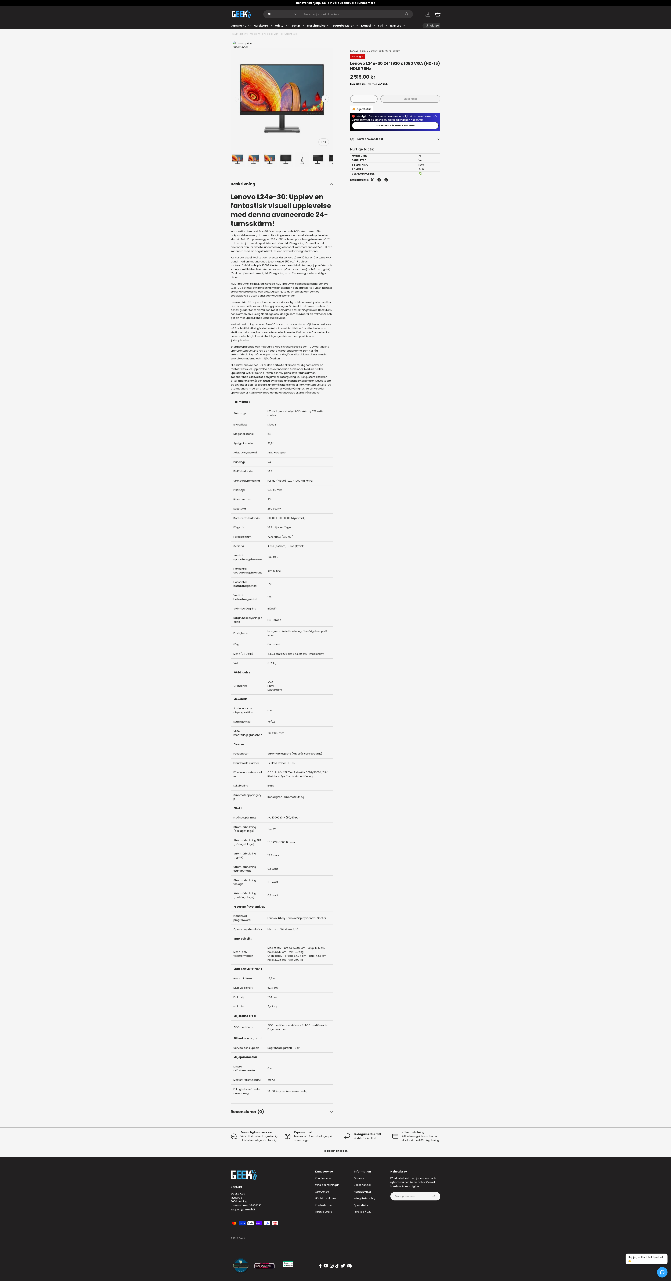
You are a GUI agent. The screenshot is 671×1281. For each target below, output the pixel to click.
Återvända (322, 1191)
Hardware (261, 26)
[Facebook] (320, 1266)
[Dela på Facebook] (379, 179)
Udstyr (280, 26)
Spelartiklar (361, 1205)
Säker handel (362, 1185)
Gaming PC (239, 26)
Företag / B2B (362, 1212)
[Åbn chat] (662, 1272)
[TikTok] (337, 1266)
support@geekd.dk (243, 1209)
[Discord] (349, 1266)
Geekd (242, 1238)
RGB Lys (395, 26)
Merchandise (316, 26)
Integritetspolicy (364, 1198)
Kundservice (323, 1178)
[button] (438, 14)
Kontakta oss (323, 1205)
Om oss (359, 1178)
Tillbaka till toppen (335, 1151)
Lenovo (354, 51)
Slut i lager (410, 98)
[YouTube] (325, 1266)
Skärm (396, 51)
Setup (296, 26)
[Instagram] (332, 1266)
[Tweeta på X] (372, 179)
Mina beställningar (327, 1185)
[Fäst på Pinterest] (386, 179)
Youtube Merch (343, 26)
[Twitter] (343, 1266)
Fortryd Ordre (323, 1212)
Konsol (366, 26)
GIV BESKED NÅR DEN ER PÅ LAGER (395, 125)
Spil (380, 26)
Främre (235, 34)
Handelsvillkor (362, 1191)
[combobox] (338, 14)
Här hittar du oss (326, 1198)
